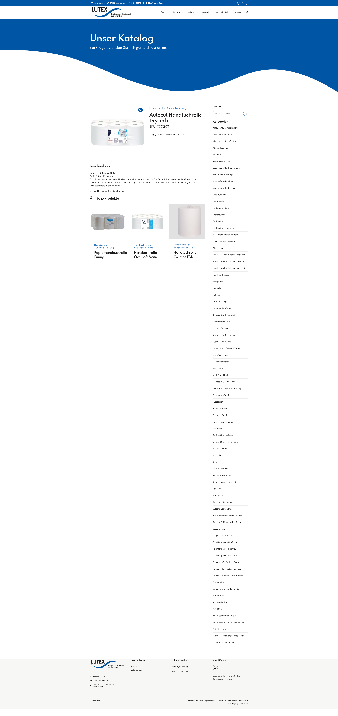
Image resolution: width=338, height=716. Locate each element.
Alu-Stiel (217, 154)
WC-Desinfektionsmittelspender (228, 622)
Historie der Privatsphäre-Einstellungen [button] (233, 700)
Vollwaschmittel (220, 602)
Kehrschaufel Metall (222, 321)
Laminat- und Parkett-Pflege (226, 348)
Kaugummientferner (222, 308)
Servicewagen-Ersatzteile (225, 482)
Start (163, 12)
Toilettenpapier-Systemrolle (226, 555)
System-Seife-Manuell (223, 502)
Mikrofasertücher (221, 361)
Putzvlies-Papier (220, 408)
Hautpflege (218, 281)
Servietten (218, 488)
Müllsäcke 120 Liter (222, 375)
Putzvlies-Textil (220, 415)
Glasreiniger (218, 248)
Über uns (176, 12)
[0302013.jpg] (107, 221)
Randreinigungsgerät (223, 421)
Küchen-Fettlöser (221, 328)
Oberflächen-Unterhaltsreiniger (228, 388)
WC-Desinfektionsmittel (224, 615)
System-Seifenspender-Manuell (228, 515)
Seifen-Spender (220, 468)
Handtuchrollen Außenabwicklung (167, 108)
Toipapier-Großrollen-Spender (227, 562)
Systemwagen (219, 528)
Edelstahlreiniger (221, 208)
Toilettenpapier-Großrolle (225, 542)
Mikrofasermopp (220, 355)
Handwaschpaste (221, 274)
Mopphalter (218, 368)
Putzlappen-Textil (221, 395)
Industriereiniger (220, 301)
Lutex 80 (205, 12)
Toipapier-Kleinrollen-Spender (227, 569)
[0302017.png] (147, 221)
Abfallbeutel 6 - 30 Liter (224, 141)
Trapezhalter (219, 582)
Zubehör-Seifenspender (224, 642)
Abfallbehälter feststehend (225, 127)
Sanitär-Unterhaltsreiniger (225, 442)
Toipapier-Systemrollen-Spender (228, 575)
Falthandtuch (219, 221)
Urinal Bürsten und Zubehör (226, 589)
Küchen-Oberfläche (222, 341)
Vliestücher (218, 595)
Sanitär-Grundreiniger (223, 435)
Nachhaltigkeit (221, 12)
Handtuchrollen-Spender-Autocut (229, 268)
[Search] (247, 12)
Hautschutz (218, 288)
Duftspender (219, 201)
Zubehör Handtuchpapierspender (228, 635)
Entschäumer (219, 214)
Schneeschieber (220, 448)
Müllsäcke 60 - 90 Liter (224, 381)
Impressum (135, 666)
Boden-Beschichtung (223, 174)
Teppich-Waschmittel (223, 535)
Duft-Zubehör (219, 194)
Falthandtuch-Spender (223, 228)
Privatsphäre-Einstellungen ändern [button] (201, 700)
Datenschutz (136, 670)
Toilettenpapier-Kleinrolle (225, 548)
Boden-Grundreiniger (223, 181)
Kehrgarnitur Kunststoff (224, 315)
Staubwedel (218, 495)
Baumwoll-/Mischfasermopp (226, 167)
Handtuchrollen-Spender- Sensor (229, 261)
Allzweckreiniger (221, 148)
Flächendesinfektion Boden (225, 234)
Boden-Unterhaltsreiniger (225, 188)
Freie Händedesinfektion (224, 241)
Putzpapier (218, 401)
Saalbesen (217, 428)
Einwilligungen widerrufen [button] (238, 704)
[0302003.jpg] (187, 221)
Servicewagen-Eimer (222, 475)
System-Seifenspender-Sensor (227, 522)
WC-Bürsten (219, 609)
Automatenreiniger (222, 161)
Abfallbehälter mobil (222, 134)
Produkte (190, 12)
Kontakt (238, 12)
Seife (215, 462)
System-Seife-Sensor (223, 508)
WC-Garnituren (220, 629)
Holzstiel (217, 295)
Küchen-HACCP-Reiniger (225, 335)
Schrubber (217, 455)
